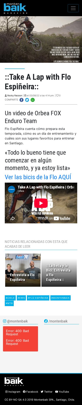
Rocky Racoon (14, 95)
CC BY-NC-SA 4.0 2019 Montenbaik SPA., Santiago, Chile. (40, 399)
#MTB (9, 303)
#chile (10, 298)
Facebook (31, 391)
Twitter (48, 391)
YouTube (63, 391)
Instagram (14, 391)
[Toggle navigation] (73, 8)
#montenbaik (60, 298)
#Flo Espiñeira (38, 298)
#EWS (21, 298)
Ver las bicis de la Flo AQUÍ (38, 177)
